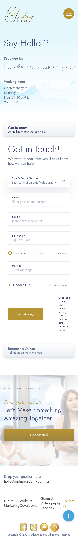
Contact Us (68, 503)
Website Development (30, 503)
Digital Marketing (12, 503)
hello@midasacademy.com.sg (26, 481)
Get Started (39, 435)
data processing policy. (64, 326)
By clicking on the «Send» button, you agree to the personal (64, 314)
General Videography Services (50, 503)
